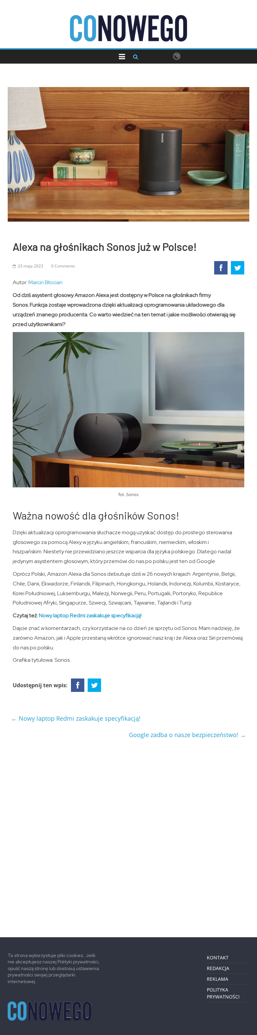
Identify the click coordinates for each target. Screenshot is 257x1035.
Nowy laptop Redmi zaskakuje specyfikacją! (90, 615)
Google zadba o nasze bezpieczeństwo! (187, 735)
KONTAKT (218, 957)
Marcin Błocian (45, 282)
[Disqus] (128, 835)
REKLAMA (217, 979)
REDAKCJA (218, 968)
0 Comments (63, 266)
